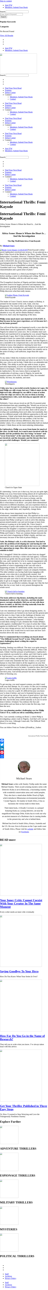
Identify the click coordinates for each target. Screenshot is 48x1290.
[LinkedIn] (24, 748)
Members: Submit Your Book (21, 97)
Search (2, 12)
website (30, 829)
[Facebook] (24, 741)
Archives (8, 1276)
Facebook (25, 832)
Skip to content (6, 1)
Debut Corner (10, 92)
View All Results (6, 35)
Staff (7, 1274)
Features (8, 90)
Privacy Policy (10, 1278)
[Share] (24, 756)
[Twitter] (24, 745)
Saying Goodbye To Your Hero (19, 971)
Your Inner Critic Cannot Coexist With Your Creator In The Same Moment (21, 903)
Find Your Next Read (13, 88)
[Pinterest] (24, 752)
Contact (13, 99)
